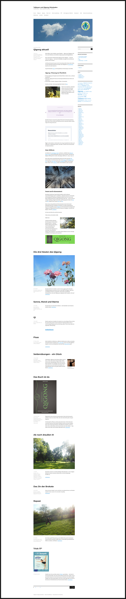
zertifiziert (54, 209)
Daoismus (84, 85)
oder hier (55, 162)
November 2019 (81, 128)
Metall (79, 89)
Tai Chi (41, 55)
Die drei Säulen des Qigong (47, 252)
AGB (81, 13)
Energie (37, 322)
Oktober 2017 (81, 143)
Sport (38, 539)
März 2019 (80, 132)
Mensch (39, 418)
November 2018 (81, 135)
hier (67, 84)
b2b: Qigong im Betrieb (68, 13)
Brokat (39, 491)
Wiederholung (38, 541)
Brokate (34, 492)
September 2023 (81, 116)
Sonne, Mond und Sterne (46, 302)
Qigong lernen (38, 419)
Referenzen (35, 15)
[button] (74, 113)
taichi (38, 57)
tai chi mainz (35, 56)
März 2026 (80, 109)
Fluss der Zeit (67, 344)
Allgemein (80, 67)
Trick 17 (61, 574)
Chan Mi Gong (79, 85)
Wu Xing (82, 101)
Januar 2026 (80, 111)
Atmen (34, 322)
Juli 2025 (80, 113)
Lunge (85, 88)
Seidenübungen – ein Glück (47, 354)
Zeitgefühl (38, 343)
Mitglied (58, 206)
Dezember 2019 (81, 127)
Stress (84, 93)
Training (38, 479)
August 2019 (80, 129)
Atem (79, 84)
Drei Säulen (35, 290)
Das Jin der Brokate (43, 486)
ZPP (61, 13)
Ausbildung (62, 161)
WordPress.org (81, 77)
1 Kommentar (35, 423)
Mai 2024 (80, 115)
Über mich (48, 13)
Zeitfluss (34, 343)
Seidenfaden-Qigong (36, 360)
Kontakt (41, 15)
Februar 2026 (81, 110)
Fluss (36, 337)
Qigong (43, 13)
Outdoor (81, 89)
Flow (34, 342)
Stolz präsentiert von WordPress (58, 594)
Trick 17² (37, 548)
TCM (85, 98)
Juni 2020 (80, 125)
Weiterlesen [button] (60, 116)
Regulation (38, 291)
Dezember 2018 (81, 134)
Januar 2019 (80, 133)
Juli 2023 (80, 117)
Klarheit (82, 88)
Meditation (88, 88)
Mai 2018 (80, 139)
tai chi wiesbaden (38, 478)
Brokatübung (38, 492)
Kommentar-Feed (81, 76)
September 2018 (81, 136)
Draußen (88, 85)
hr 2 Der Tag (60, 342)
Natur (40, 322)
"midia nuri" (35, 53)
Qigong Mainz (35, 476)
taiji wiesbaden (38, 58)
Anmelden (80, 74)
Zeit (40, 342)
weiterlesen (47, 294)
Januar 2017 (80, 144)
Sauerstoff (79, 93)
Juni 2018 (80, 138)
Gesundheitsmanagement (37, 54)
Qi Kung (84, 91)
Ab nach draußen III (43, 435)
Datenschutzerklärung (87, 13)
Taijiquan (39, 13)
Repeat (37, 501)
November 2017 (81, 142)
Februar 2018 (81, 141)
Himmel (36, 417)
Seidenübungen (36, 361)
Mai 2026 (80, 108)
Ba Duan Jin (35, 491)
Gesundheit (35, 539)
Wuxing (38, 362)
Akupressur (85, 82)
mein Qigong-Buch (55, 153)
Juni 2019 (80, 131)
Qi (34, 317)
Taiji (40, 57)
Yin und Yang (86, 101)
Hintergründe (35, 418)
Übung (34, 541)
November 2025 (81, 112)
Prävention (35, 55)
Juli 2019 (80, 130)
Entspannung (40, 290)
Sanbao (90, 91)
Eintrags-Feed (81, 75)
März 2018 (80, 140)
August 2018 (80, 137)
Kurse (34, 13)
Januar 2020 (80, 126)
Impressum (76, 13)
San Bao (87, 91)
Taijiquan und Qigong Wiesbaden (45, 7)
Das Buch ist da (41, 377)
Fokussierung (37, 342)
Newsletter (46, 15)
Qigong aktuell (41, 49)
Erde (34, 417)
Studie (41, 539)
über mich (54, 161)
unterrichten (70, 64)
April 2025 (80, 114)
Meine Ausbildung (55, 13)
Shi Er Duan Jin (38, 493)
